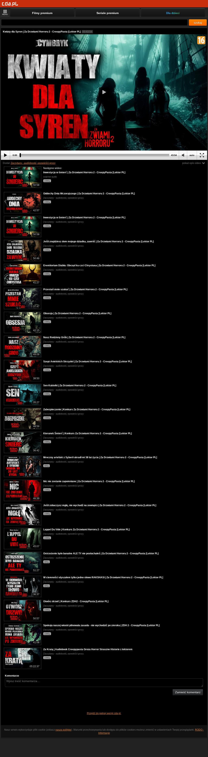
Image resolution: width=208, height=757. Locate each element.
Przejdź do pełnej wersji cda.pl (104, 713)
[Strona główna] (10, 3)
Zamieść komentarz (187, 692)
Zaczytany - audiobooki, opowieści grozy (33, 163)
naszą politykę (63, 729)
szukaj (198, 22)
